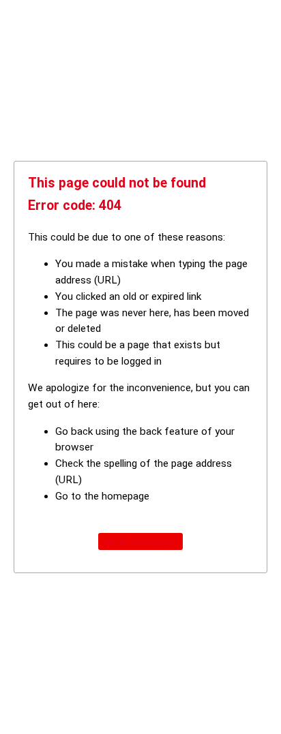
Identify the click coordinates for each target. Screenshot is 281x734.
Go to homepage (140, 541)
